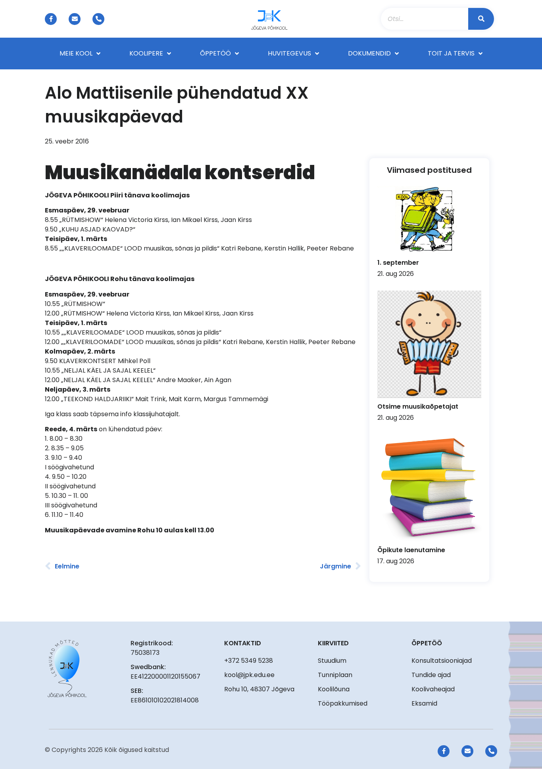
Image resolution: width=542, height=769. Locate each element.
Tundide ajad (431, 674)
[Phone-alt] (98, 19)
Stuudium (332, 660)
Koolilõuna (334, 689)
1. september (398, 262)
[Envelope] (75, 19)
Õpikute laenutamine (411, 550)
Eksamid (424, 703)
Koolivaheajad (433, 689)
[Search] (481, 19)
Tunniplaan (335, 674)
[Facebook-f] (51, 19)
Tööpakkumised (342, 703)
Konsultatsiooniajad (441, 660)
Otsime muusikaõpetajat (417, 406)
